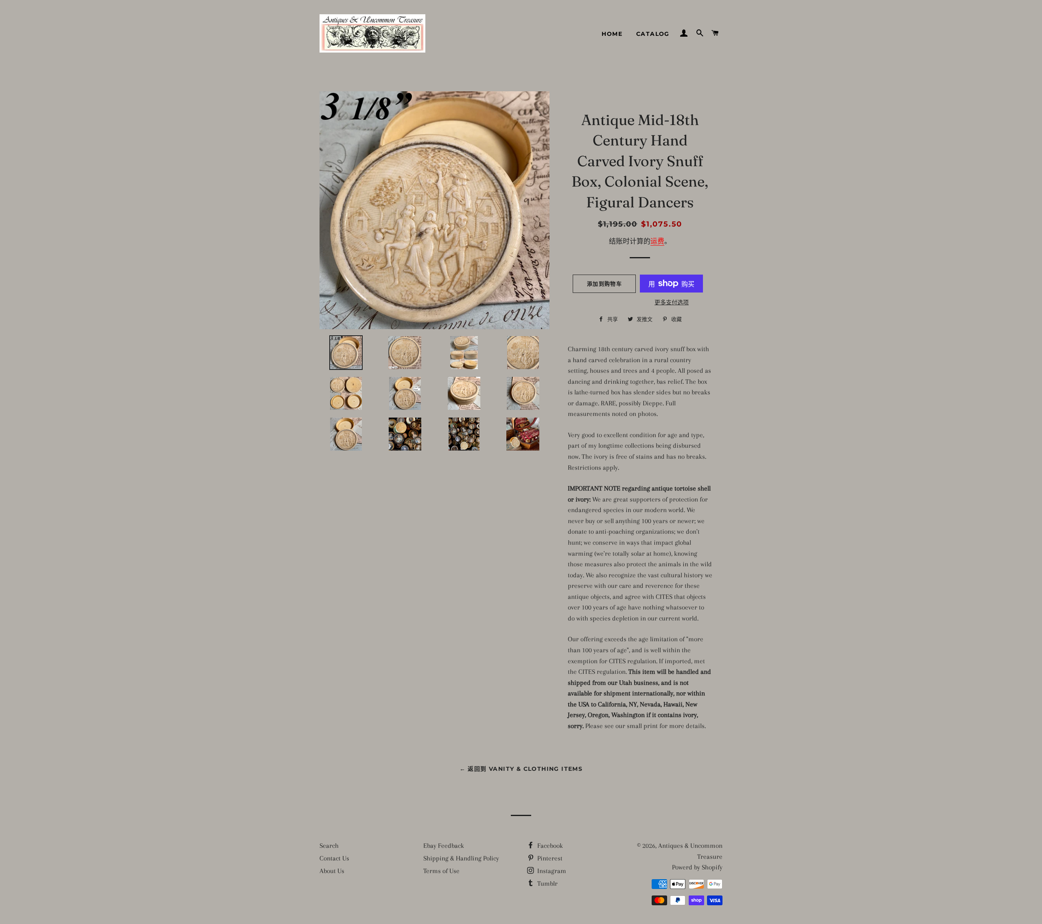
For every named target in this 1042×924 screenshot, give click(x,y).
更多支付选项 (672, 302)
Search (329, 845)
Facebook (549, 845)
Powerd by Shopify (697, 867)
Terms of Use (441, 871)
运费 (657, 241)
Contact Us (334, 858)
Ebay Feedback (443, 845)
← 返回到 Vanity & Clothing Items (521, 768)
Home (612, 33)
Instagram (551, 871)
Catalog (653, 33)
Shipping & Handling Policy (461, 858)
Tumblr (547, 883)
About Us (332, 871)
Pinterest (549, 858)
